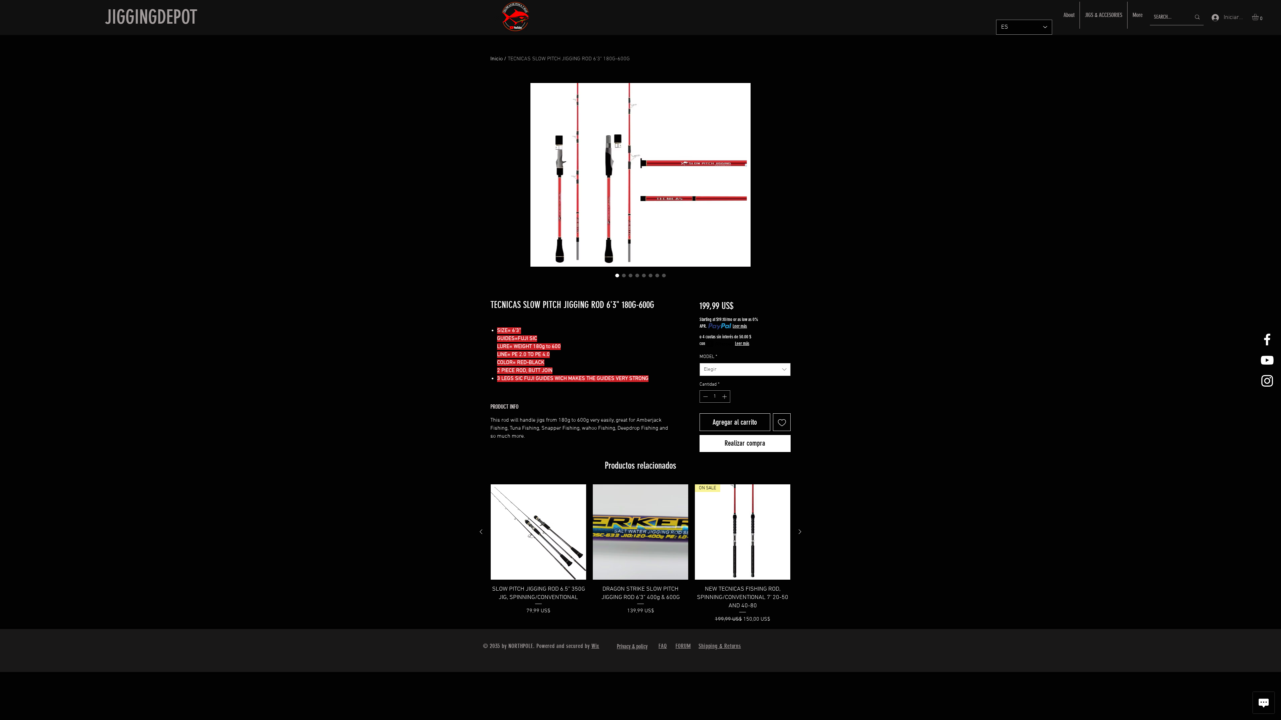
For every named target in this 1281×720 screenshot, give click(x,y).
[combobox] (745, 369)
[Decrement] (705, 396)
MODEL (708, 357)
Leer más (740, 326)
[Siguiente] (800, 532)
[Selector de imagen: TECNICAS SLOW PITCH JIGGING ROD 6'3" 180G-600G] (617, 275)
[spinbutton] (715, 396)
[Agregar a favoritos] (782, 422)
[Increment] (725, 396)
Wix (595, 646)
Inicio (496, 59)
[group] (640, 554)
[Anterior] (481, 532)
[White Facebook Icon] (1267, 339)
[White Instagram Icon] (1267, 381)
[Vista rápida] (538, 532)
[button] (1259, 17)
